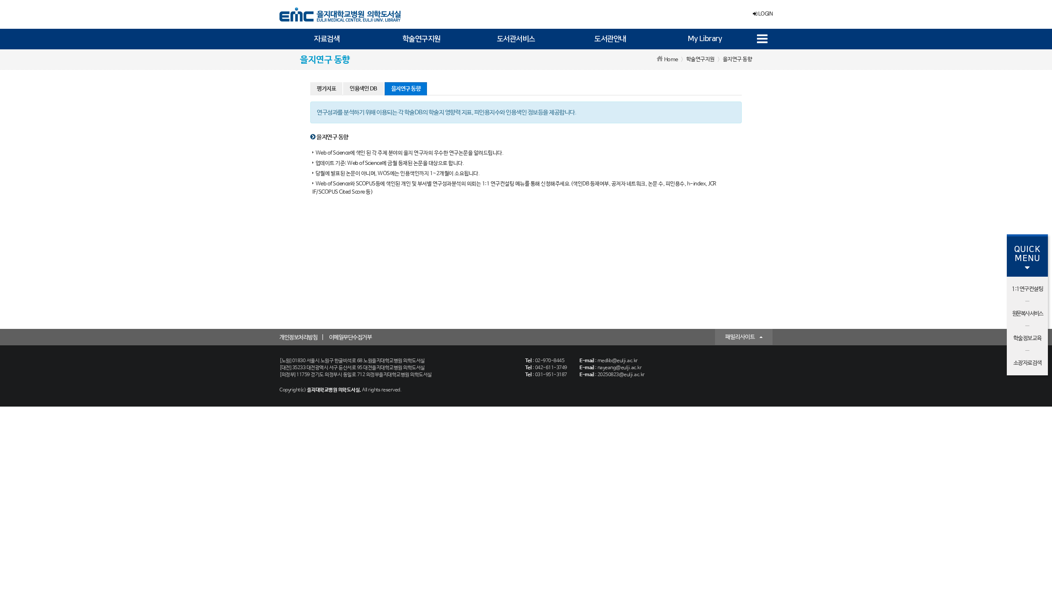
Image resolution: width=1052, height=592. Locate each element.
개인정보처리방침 (298, 337)
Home (671, 60)
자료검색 (326, 39)
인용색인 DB (363, 89)
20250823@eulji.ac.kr (621, 375)
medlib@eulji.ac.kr (618, 361)
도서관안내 (610, 39)
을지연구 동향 (406, 89)
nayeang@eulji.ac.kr (620, 368)
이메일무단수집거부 (350, 337)
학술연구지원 (421, 39)
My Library (705, 39)
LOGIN (765, 14)
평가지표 (326, 89)
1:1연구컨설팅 (1027, 289)
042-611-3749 (551, 368)
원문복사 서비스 (1027, 313)
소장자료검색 (1027, 363)
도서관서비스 (516, 39)
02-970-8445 (550, 361)
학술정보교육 (1027, 338)
